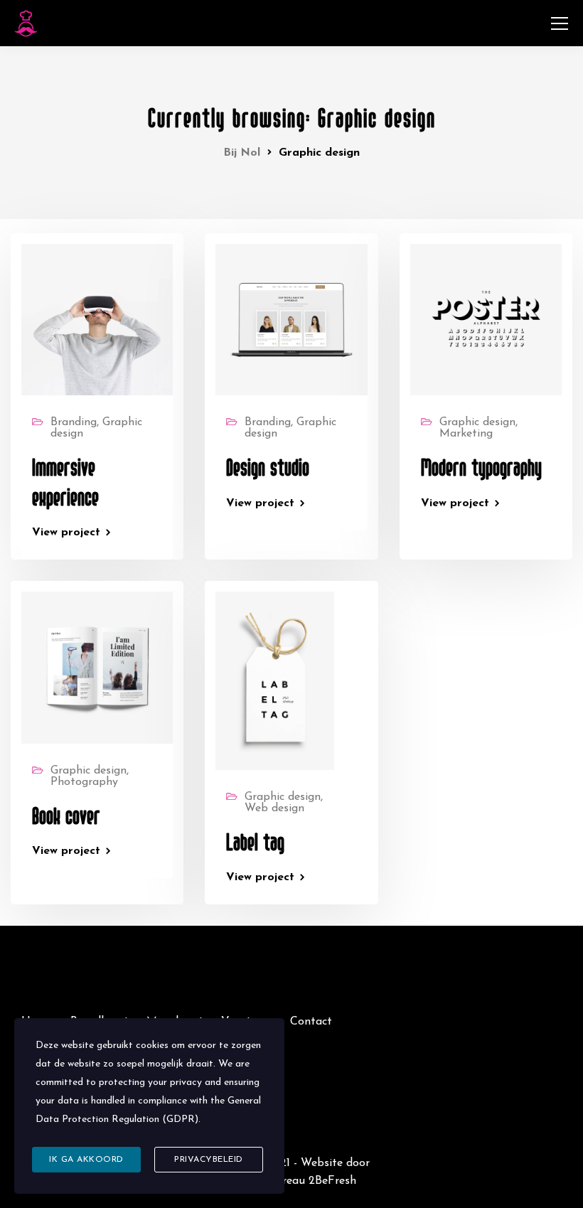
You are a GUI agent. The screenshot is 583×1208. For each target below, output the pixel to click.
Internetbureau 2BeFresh (291, 1181)
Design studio (267, 468)
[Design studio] (291, 319)
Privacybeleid (208, 1159)
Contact (311, 1021)
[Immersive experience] (97, 319)
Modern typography (481, 468)
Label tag (255, 843)
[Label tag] (274, 680)
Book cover (66, 816)
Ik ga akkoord (86, 1159)
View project (66, 532)
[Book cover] (97, 667)
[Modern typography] (486, 319)
